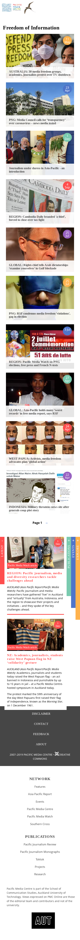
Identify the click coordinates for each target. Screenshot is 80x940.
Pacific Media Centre (40, 809)
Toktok (40, 859)
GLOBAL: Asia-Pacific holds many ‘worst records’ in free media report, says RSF (35, 412)
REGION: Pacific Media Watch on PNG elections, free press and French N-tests (34, 363)
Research (40, 874)
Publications (68, 556)
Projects (40, 867)
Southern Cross (40, 824)
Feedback (41, 734)
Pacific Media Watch (40, 816)
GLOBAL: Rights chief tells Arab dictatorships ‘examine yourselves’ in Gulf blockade (38, 266)
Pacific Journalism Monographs (40, 852)
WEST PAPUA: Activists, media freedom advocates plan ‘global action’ (35, 460)
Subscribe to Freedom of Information (4, 529)
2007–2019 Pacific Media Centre (31, 754)
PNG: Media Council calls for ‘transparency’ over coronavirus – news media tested (37, 121)
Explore (77, 552)
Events (73, 551)
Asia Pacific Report (40, 794)
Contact (41, 724)
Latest (2, 551)
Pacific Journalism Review (40, 844)
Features (39, 786)
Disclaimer (41, 713)
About (41, 744)
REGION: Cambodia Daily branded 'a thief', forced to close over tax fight (37, 218)
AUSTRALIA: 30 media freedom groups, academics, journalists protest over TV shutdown (40, 73)
